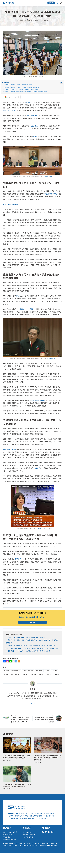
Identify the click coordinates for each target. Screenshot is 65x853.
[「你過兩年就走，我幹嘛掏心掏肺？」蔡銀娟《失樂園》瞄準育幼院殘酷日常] (17, 774)
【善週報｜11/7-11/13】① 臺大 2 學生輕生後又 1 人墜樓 (28, 651)
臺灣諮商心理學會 (9, 449)
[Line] (10, 661)
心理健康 (33, 674)
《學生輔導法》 (31, 115)
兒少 (47, 671)
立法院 (48, 674)
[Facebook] (4, 661)
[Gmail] (13, 661)
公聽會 (35, 136)
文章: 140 (32, 703)
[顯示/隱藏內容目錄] (60, 82)
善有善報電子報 (28, 837)
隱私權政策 (6, 837)
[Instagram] (7, 661)
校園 (41, 674)
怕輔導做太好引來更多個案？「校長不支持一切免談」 (19, 85)
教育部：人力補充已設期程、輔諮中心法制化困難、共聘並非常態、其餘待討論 (25, 91)
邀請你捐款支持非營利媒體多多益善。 (32, 617)
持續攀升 (29, 102)
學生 (6, 674)
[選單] (61, 3)
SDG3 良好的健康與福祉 (12, 671)
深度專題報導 (27, 832)
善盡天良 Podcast (29, 834)
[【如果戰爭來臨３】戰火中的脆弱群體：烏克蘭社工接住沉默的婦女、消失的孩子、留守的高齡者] (48, 745)
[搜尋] (58, 3)
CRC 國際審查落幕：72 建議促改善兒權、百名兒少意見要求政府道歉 (32, 648)
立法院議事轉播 (47, 176)
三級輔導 (39, 671)
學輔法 (24, 674)
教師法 (37, 468)
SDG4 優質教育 (28, 671)
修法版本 (34, 126)
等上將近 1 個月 (9, 110)
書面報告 (18, 559)
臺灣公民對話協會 (9, 834)
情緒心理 (46, 20)
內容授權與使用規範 (9, 840)
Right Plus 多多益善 (10, 832)
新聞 (18, 296)
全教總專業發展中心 (38, 400)
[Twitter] (16, 661)
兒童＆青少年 (39, 20)
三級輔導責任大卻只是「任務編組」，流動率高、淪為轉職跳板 (21, 89)
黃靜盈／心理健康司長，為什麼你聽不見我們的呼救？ (27, 637)
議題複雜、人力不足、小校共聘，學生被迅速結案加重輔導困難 (21, 87)
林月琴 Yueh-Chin (41, 529)
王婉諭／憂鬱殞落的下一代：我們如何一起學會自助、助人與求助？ (32, 645)
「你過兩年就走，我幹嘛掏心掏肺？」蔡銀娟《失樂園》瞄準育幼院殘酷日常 (17, 785)
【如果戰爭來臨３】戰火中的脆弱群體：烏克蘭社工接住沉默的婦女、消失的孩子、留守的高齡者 (48, 758)
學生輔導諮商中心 (51, 194)
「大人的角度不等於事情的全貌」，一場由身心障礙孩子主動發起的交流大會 (16, 757)
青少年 (56, 674)
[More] (19, 661)
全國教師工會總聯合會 (28, 309)
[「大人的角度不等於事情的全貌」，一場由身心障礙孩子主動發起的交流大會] (17, 745)
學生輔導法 (15, 674)
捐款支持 (51, 3)
